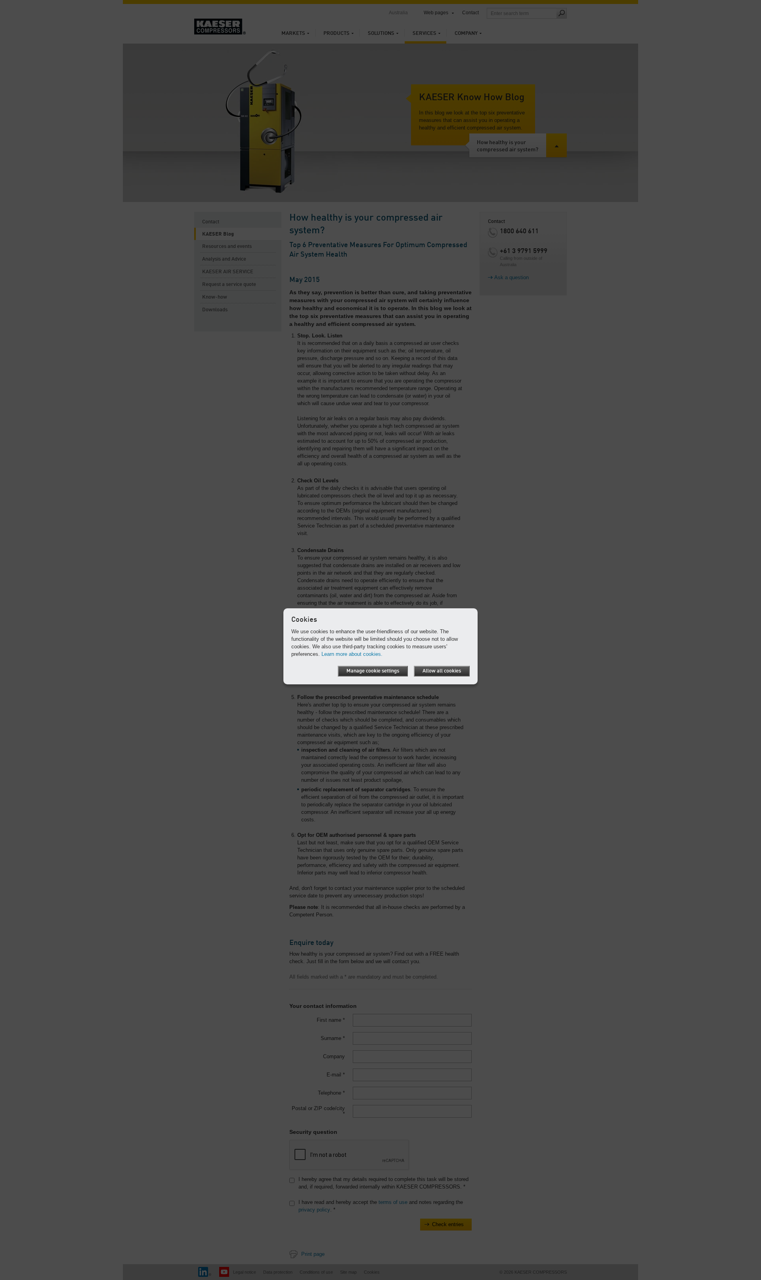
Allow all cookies (442, 671)
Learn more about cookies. (351, 654)
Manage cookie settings (372, 671)
